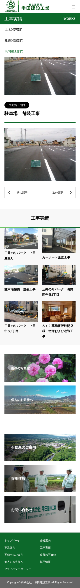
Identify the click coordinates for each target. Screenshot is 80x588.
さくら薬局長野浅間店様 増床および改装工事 (57, 331)
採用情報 (45, 561)
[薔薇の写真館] (40, 379)
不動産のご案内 (13, 554)
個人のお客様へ (13, 561)
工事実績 (45, 547)
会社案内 (45, 540)
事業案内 (9, 547)
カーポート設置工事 (56, 257)
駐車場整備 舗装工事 (20, 289)
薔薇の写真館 (48, 554)
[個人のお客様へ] (40, 411)
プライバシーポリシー (17, 568)
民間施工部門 (14, 51)
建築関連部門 (14, 40)
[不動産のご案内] (40, 459)
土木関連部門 (14, 29)
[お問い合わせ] (40, 521)
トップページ (12, 540)
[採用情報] (40, 490)
